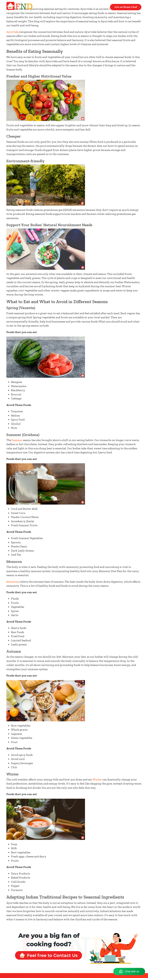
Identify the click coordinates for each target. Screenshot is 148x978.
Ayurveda (12, 32)
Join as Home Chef (125, 7)
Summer (17, 440)
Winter (97, 779)
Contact (101, 7)
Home (85, 7)
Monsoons (12, 581)
